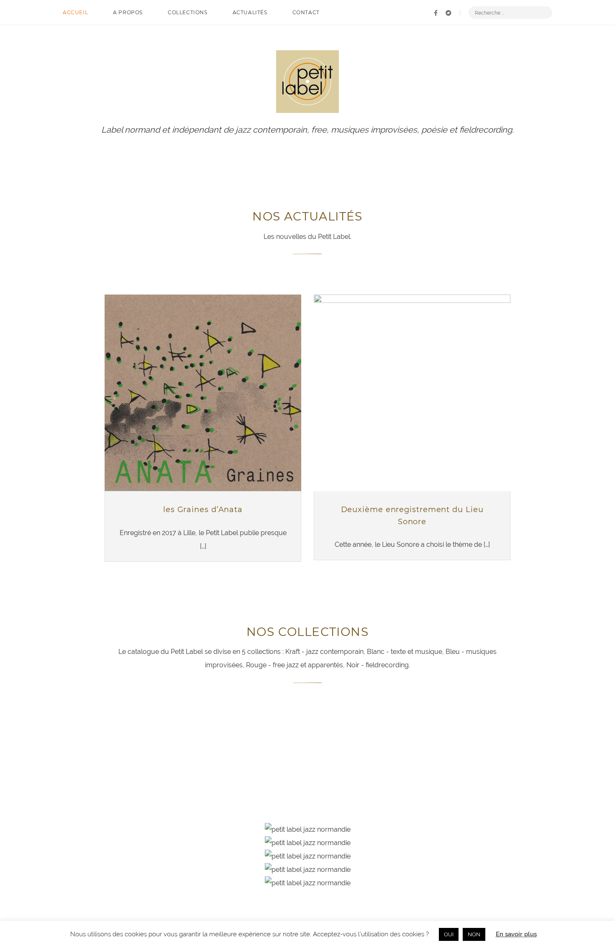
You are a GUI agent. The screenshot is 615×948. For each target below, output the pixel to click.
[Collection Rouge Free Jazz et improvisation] (140, 751)
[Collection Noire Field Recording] (307, 751)
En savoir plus (516, 934)
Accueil (75, 12)
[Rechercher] (544, 12)
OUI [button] (449, 934)
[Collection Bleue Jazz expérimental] (307, 725)
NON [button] (474, 934)
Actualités (250, 12)
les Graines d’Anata (203, 509)
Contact (306, 12)
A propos (128, 12)
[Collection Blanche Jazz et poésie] (140, 725)
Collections (188, 12)
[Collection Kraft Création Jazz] (474, 725)
